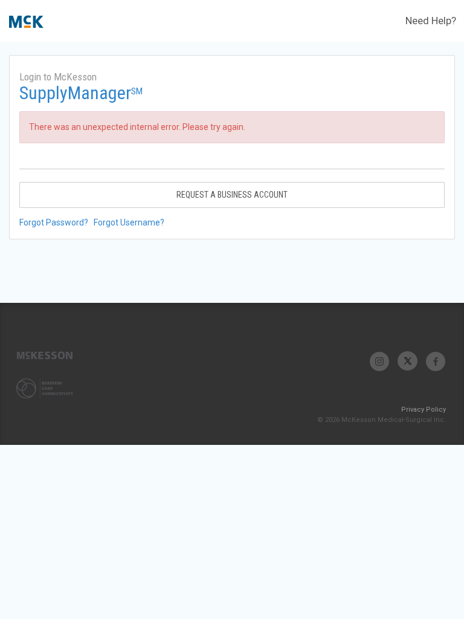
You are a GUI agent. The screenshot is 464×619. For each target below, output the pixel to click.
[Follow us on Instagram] (380, 361)
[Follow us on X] (407, 361)
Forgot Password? (53, 222)
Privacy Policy (423, 409)
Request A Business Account (232, 194)
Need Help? (430, 21)
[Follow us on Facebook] (435, 361)
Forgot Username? (129, 222)
